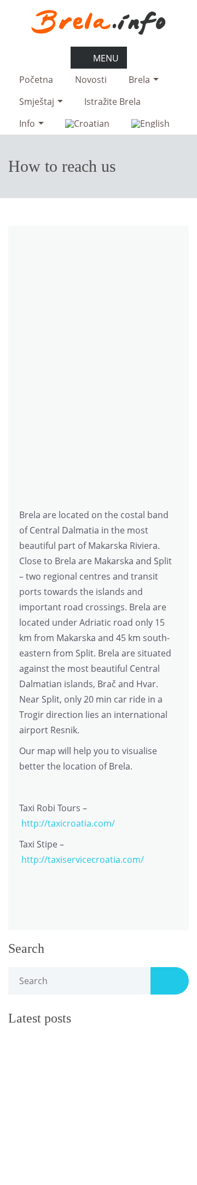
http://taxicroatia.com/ (68, 823)
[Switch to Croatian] (87, 123)
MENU (106, 58)
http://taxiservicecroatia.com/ (82, 859)
